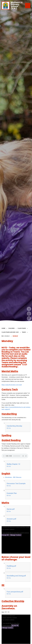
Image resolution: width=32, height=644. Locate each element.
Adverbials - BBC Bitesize (13, 477)
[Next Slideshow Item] (29, 309)
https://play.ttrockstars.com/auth (12, 385)
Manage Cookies (15, 535)
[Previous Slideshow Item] (29, 314)
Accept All (5, 535)
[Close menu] (27, 5)
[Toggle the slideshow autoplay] (29, 318)
